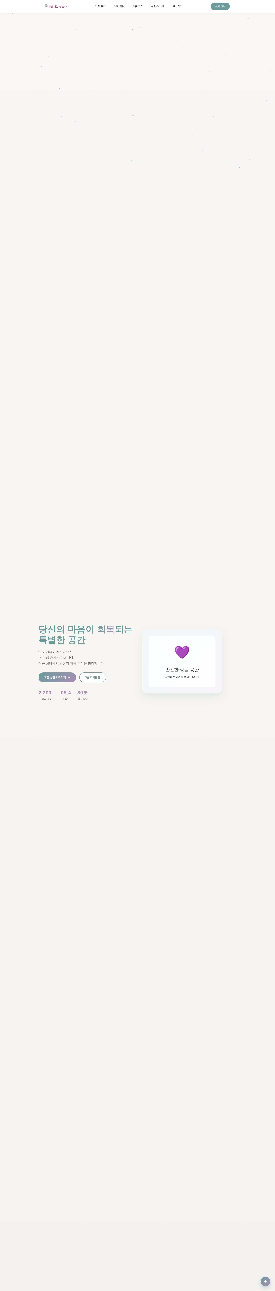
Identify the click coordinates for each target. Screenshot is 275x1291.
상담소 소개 (158, 6)
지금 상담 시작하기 (55, 677)
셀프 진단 (119, 6)
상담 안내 (100, 6)
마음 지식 (137, 6)
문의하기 (178, 6)
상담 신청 (220, 6)
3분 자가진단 (92, 677)
